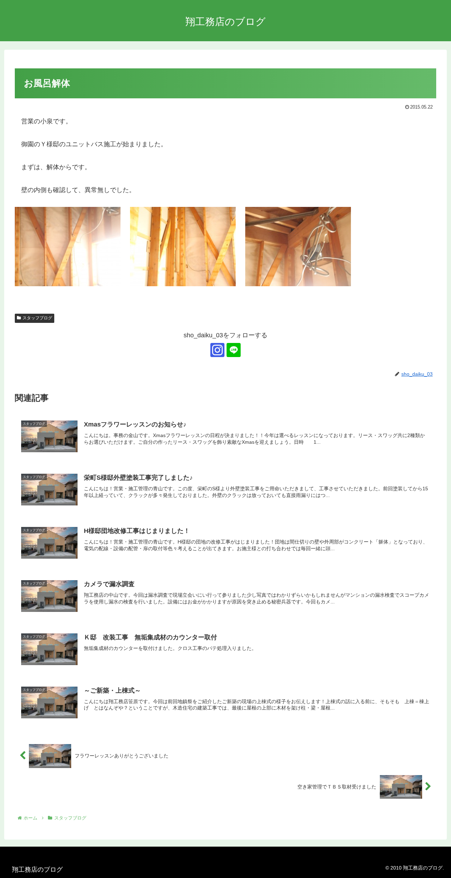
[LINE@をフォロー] (234, 350)
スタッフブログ (37, 317)
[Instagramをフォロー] (217, 350)
